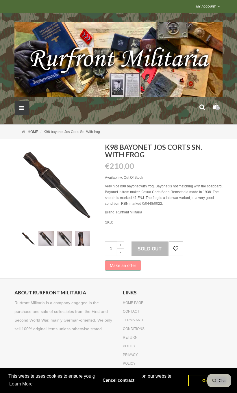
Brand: (110, 212)
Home (33, 132)
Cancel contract (118, 380)
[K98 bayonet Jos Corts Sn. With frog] (28, 238)
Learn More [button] (21, 383)
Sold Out (150, 248)
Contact (131, 311)
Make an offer (123, 267)
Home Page (133, 303)
